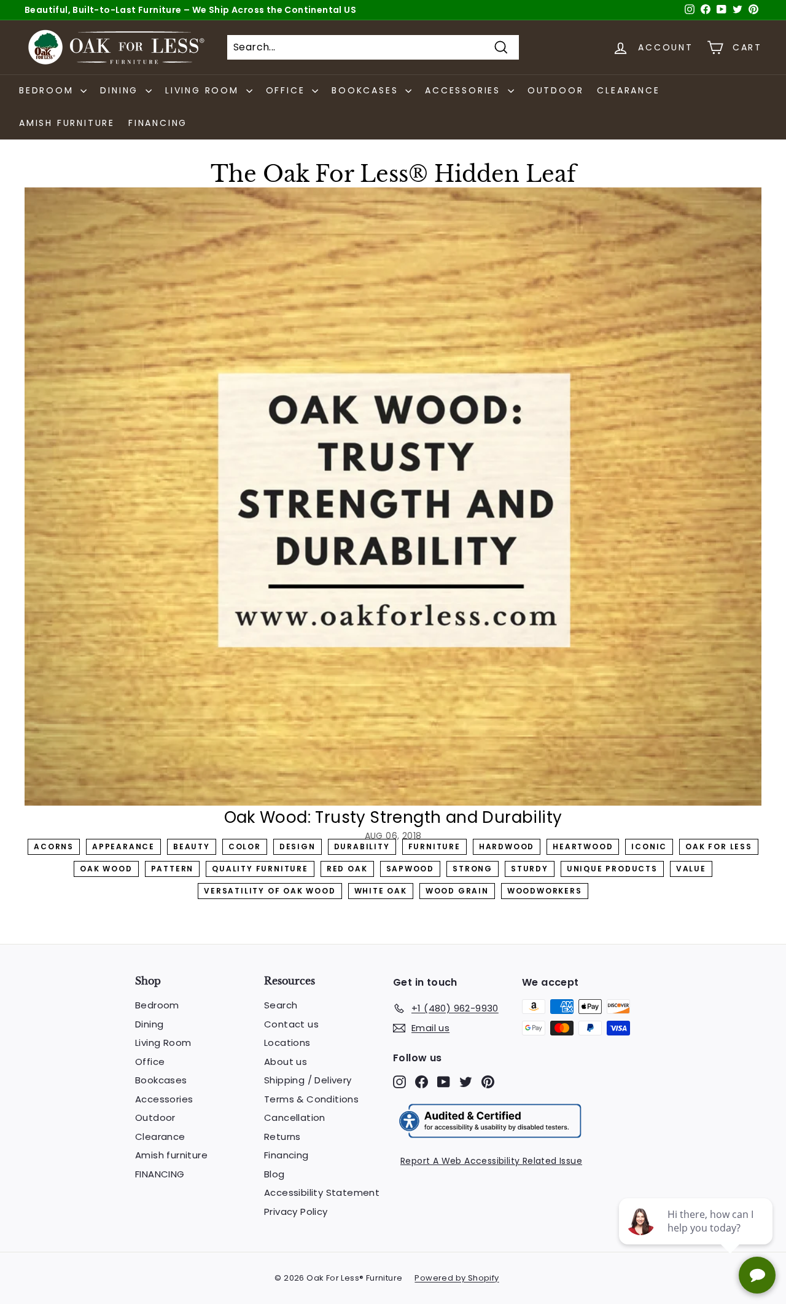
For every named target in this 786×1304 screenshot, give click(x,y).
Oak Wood (106, 868)
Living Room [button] (204, 90)
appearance (123, 846)
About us (285, 1061)
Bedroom (157, 1005)
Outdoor (555, 90)
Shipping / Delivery (308, 1080)
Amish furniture (67, 123)
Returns (282, 1136)
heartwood (583, 846)
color (244, 846)
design (297, 846)
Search (280, 1005)
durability (362, 846)
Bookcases (161, 1080)
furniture (434, 846)
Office (150, 1061)
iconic (649, 846)
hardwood (506, 846)
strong (472, 868)
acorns (54, 846)
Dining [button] (121, 90)
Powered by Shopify (456, 1278)
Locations (287, 1042)
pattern (172, 868)
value (691, 868)
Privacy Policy (296, 1211)
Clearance (628, 90)
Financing (286, 1155)
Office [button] (287, 90)
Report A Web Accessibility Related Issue (491, 1161)
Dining (149, 1024)
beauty (191, 846)
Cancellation (294, 1117)
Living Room (163, 1042)
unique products (612, 868)
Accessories (164, 1099)
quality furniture (260, 868)
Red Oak (347, 868)
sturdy (529, 868)
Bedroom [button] (48, 90)
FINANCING (157, 123)
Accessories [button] (465, 90)
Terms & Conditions (311, 1099)
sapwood (410, 868)
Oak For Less (718, 846)
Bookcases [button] (367, 90)
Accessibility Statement (321, 1192)
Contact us (291, 1024)
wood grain (457, 891)
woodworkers (544, 891)
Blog (274, 1174)
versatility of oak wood (269, 891)
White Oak (380, 891)
